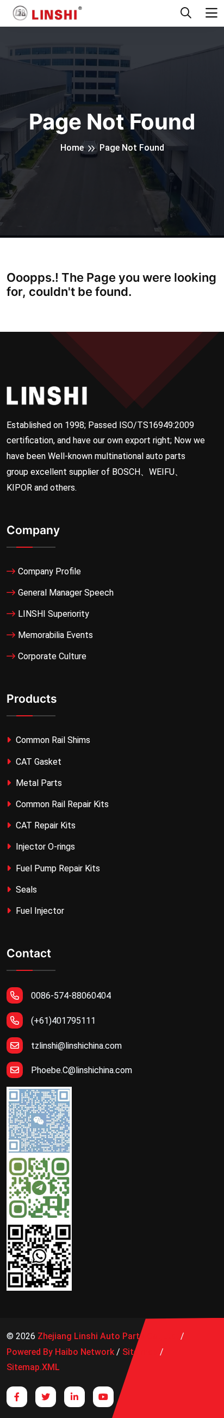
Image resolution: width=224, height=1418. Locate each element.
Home (72, 148)
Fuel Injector (39, 911)
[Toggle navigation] (211, 13)
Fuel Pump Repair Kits (57, 868)
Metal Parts (38, 783)
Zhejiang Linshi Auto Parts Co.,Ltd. (108, 1336)
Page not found (131, 148)
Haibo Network (84, 1352)
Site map (140, 1352)
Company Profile (49, 571)
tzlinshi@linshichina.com (76, 1046)
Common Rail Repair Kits (61, 804)
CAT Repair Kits (45, 825)
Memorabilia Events (55, 635)
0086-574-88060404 (71, 995)
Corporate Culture (52, 656)
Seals (25, 889)
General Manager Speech (66, 592)
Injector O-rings (44, 846)
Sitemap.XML (33, 1367)
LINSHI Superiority (53, 614)
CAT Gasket (37, 762)
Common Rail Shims (52, 740)
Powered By (30, 1352)
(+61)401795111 (63, 1020)
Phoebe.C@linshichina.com (81, 1070)
